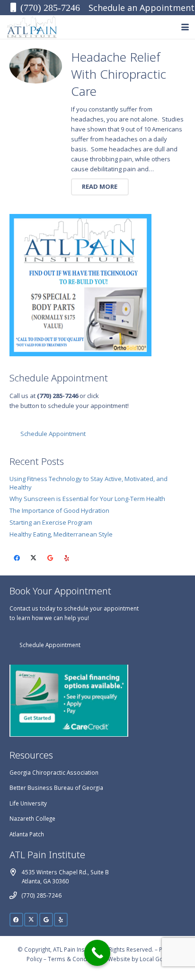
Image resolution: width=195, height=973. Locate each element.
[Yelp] (67, 558)
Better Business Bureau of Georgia (56, 787)
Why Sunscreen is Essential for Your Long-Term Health (87, 498)
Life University (28, 803)
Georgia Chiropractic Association (53, 772)
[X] (34, 558)
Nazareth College (32, 818)
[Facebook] (17, 558)
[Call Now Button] (97, 953)
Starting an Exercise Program (50, 522)
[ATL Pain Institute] (32, 27)
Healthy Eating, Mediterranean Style (61, 534)
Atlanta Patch (26, 834)
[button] (185, 27)
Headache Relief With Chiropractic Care (118, 74)
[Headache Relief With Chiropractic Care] (35, 66)
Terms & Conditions (75, 959)
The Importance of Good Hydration (59, 510)
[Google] (50, 558)
